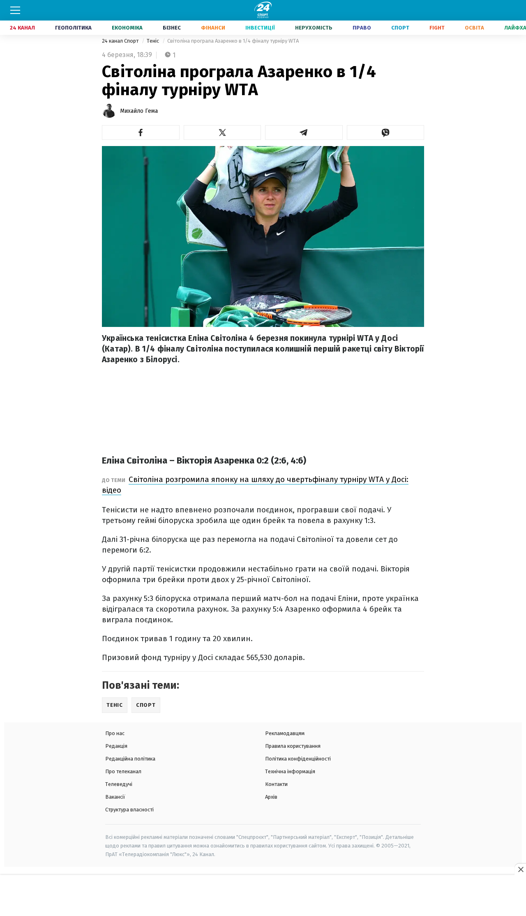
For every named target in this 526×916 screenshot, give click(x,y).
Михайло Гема (139, 110)
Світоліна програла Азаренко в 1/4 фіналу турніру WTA (233, 40)
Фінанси (213, 28)
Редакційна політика (130, 759)
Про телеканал (123, 771)
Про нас (115, 733)
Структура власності (129, 809)
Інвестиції (260, 28)
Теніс (153, 40)
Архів (271, 797)
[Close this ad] (520, 869)
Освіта (474, 28)
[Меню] (15, 10)
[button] (141, 132)
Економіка (127, 28)
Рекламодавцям (285, 733)
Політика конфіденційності (298, 759)
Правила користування (293, 746)
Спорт (400, 28)
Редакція (116, 746)
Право (362, 28)
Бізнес (172, 28)
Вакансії (115, 797)
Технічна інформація (290, 771)
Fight (437, 28)
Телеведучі (118, 784)
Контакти (276, 784)
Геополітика (73, 28)
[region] (263, 896)
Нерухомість (313, 28)
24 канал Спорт (121, 40)
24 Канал (22, 28)
